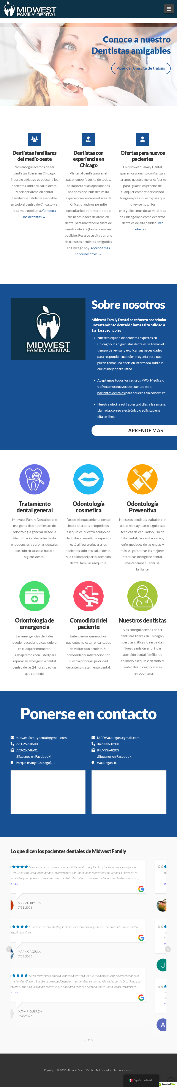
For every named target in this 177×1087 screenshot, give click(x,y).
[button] (169, 8)
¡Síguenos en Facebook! (33, 756)
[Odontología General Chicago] (34, 479)
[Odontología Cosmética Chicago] (88, 479)
